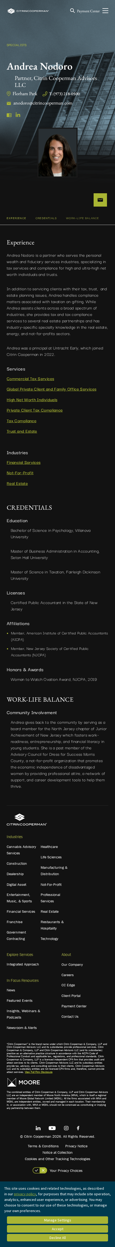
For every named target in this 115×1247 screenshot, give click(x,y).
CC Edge (68, 985)
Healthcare (49, 846)
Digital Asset (16, 884)
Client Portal (71, 995)
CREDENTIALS (46, 218)
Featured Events (20, 1000)
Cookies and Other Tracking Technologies (57, 1159)
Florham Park (25, 93)
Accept (57, 1228)
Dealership (15, 874)
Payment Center (88, 11)
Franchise (14, 922)
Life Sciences (51, 857)
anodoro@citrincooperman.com (42, 103)
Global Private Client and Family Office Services (51, 388)
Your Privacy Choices (66, 1170)
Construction (17, 863)
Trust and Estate (22, 431)
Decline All (57, 1237)
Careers (68, 975)
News (11, 990)
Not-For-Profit (20, 472)
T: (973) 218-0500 (64, 93)
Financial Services (23, 462)
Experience (16, 218)
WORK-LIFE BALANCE (82, 218)
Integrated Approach (23, 964)
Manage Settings (57, 1220)
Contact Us (70, 1016)
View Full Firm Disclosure (38, 1072)
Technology (49, 938)
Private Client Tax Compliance (35, 410)
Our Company (72, 964)
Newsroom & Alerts (22, 1027)
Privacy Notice (76, 1146)
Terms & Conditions (43, 1146)
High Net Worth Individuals (32, 399)
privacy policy (25, 1194)
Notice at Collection (58, 1152)
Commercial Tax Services (30, 378)
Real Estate (17, 483)
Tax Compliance (21, 420)
